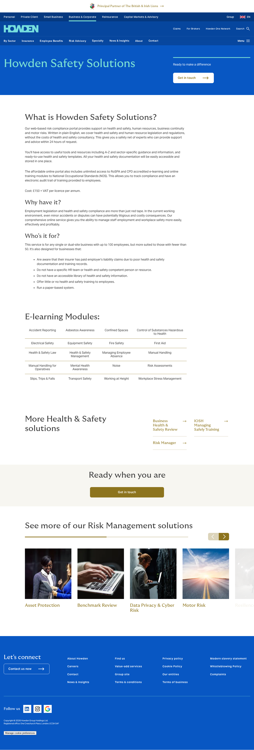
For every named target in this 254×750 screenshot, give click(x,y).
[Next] (224, 536)
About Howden (77, 658)
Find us (120, 658)
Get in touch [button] (187, 78)
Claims (177, 28)
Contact (153, 40)
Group (230, 17)
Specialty (98, 40)
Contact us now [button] (19, 669)
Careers (72, 666)
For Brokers (193, 28)
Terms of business (175, 682)
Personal (9, 17)
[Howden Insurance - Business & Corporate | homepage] (21, 28)
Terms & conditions (128, 682)
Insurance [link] (28, 41)
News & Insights (119, 40)
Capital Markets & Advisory (141, 17)
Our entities (171, 674)
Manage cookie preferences (20, 733)
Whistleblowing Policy (226, 666)
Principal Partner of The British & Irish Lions (127, 6)
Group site (122, 674)
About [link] (139, 41)
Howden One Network (218, 28)
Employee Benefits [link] (51, 41)
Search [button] (240, 28)
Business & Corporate (82, 17)
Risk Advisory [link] (77, 41)
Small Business (53, 17)
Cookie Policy (172, 666)
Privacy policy (173, 658)
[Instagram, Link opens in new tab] (37, 709)
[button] (243, 16)
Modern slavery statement (228, 658)
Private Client (29, 17)
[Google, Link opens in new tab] (48, 709)
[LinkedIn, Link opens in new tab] (27, 709)
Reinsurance (110, 17)
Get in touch (127, 492)
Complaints (218, 674)
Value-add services (128, 666)
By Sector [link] (10, 41)
